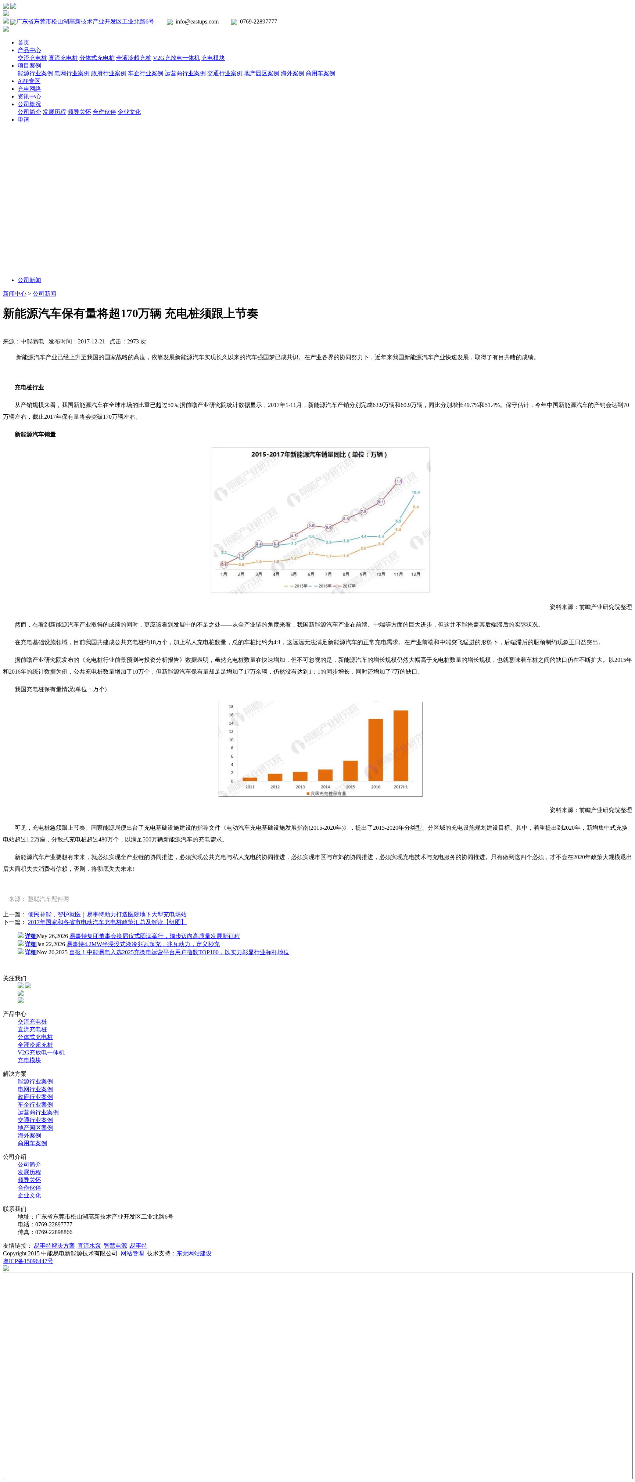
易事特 (138, 1246)
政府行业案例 (108, 73)
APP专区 (29, 81)
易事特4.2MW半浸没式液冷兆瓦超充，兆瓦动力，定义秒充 (143, 944)
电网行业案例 (72, 73)
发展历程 (54, 112)
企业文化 (129, 112)
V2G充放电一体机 (176, 58)
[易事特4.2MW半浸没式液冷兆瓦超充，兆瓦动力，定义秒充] (21, 944)
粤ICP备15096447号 (28, 1261)
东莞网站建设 (194, 1253)
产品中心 (29, 50)
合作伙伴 (104, 112)
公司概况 (29, 104)
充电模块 (213, 58)
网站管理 (132, 1253)
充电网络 (29, 89)
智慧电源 (115, 1246)
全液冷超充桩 (133, 58)
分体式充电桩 (97, 58)
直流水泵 (89, 1246)
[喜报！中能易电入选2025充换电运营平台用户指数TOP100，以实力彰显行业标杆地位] (21, 952)
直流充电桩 (63, 58)
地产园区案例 (261, 73)
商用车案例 (320, 73)
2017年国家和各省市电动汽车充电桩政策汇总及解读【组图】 (107, 922)
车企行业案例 (145, 73)
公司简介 (29, 112)
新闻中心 (14, 294)
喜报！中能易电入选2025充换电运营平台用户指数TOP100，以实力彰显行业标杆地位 (179, 952)
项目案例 (29, 65)
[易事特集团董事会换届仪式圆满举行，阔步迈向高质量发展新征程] (21, 936)
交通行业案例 (225, 73)
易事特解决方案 (54, 1246)
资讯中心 (29, 96)
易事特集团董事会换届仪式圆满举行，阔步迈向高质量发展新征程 (154, 936)
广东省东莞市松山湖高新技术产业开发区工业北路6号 (85, 21)
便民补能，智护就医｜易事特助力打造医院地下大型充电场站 (107, 914)
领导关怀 (79, 112)
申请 (23, 119)
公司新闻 (29, 280)
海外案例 (292, 73)
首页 (23, 42)
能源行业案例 (35, 73)
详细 (31, 936)
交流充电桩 (32, 58)
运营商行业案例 (185, 73)
